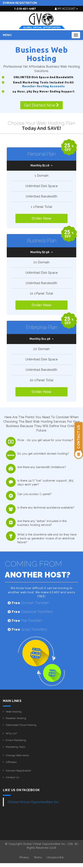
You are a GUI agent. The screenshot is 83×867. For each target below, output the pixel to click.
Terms (38, 857)
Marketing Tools (15, 746)
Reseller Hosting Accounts (43, 86)
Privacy (24, 857)
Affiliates (11, 762)
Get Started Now (40, 105)
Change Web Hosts (17, 755)
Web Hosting (14, 711)
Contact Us (12, 777)
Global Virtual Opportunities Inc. (34, 802)
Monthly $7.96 (39, 252)
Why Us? (11, 733)
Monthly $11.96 (40, 338)
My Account (66, 8)
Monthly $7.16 (39, 165)
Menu (7, 35)
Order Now (41, 218)
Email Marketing (16, 740)
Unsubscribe (55, 857)
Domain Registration (20, 2)
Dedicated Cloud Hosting (21, 724)
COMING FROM (37, 569)
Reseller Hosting (16, 718)
